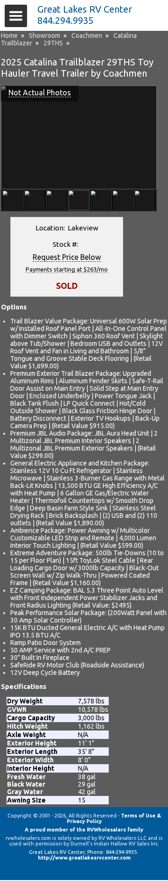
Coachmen (86, 35)
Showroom (44, 35)
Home (9, 35)
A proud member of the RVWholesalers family (84, 829)
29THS (53, 43)
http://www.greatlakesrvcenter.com (84, 857)
